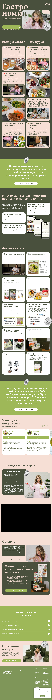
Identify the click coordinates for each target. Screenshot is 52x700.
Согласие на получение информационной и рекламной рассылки (38, 681)
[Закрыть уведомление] (50, 688)
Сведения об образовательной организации (38, 686)
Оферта (36, 677)
